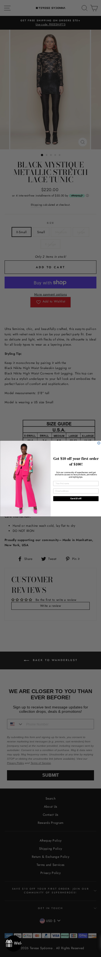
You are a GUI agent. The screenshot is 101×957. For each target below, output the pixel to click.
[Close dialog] (98, 443)
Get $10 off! (75, 498)
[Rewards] (13, 943)
